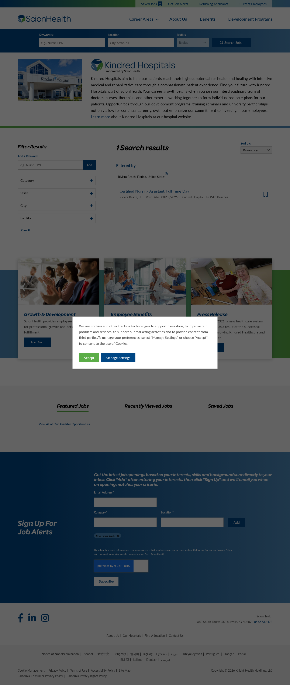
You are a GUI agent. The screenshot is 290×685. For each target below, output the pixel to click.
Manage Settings (118, 357)
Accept (89, 357)
